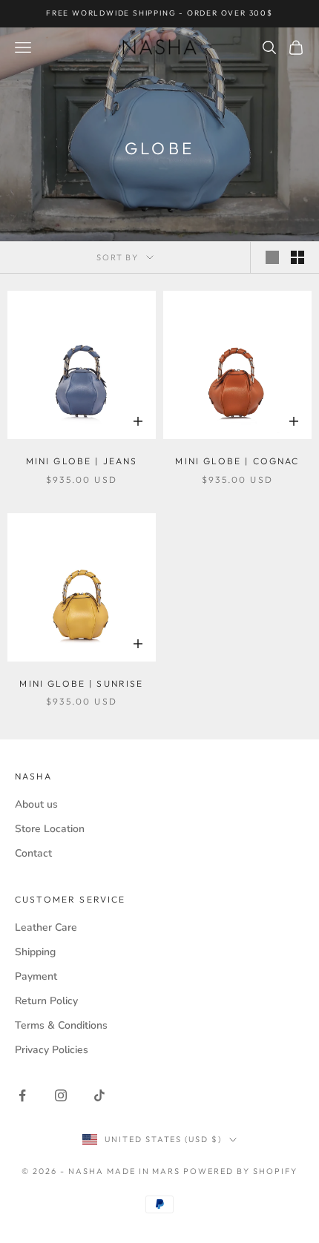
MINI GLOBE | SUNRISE (81, 683)
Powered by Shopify (240, 1171)
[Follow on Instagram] (60, 1095)
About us (36, 804)
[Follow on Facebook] (22, 1095)
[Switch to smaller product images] (297, 257)
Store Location (50, 829)
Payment (36, 976)
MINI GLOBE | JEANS (82, 460)
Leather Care (46, 927)
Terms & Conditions (61, 1025)
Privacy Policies (51, 1050)
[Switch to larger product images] (272, 257)
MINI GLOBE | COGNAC (237, 460)
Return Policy (46, 1001)
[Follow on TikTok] (99, 1095)
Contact (33, 853)
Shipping (35, 952)
